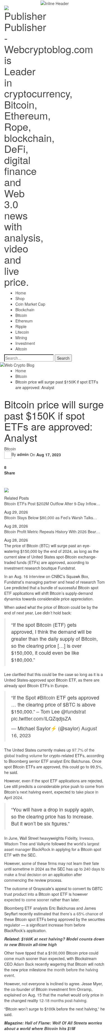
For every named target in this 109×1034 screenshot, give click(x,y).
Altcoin (21, 349)
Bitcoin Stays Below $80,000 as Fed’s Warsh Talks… (50, 517)
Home (20, 293)
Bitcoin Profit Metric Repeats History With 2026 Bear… (52, 531)
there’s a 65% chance (79, 913)
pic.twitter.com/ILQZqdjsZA (41, 718)
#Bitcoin (46, 697)
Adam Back (24, 964)
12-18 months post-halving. (63, 1000)
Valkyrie (42, 843)
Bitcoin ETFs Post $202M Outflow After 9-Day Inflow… (52, 503)
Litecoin (22, 332)
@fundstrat (73, 711)
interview (37, 576)
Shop (20, 298)
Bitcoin (21, 315)
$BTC (69, 704)
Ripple (21, 326)
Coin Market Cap (30, 304)
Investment (25, 343)
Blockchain (24, 309)
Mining (21, 337)
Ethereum (24, 321)
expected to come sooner (26, 899)
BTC (44, 545)
